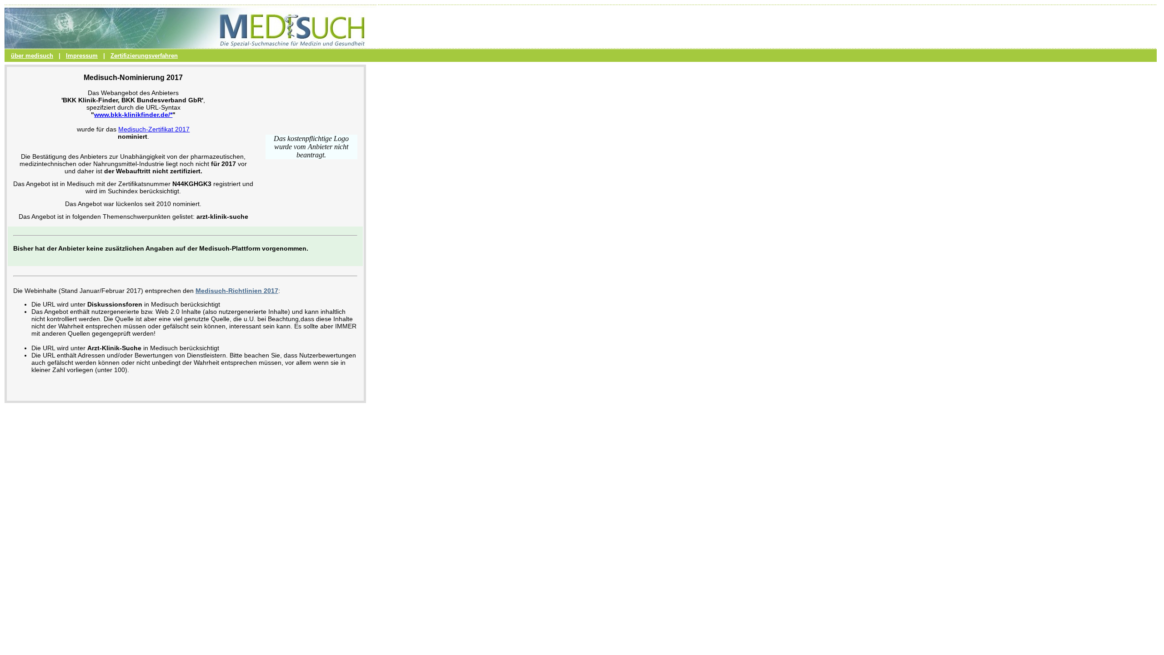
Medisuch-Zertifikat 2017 (154, 129)
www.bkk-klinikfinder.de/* (133, 114)
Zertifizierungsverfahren (144, 55)
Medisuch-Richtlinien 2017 (237, 290)
